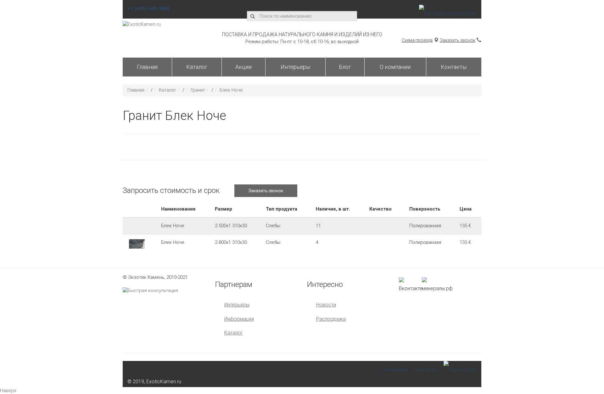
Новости (326, 305)
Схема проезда (417, 40)
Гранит (198, 90)
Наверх (8, 390)
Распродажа (331, 319)
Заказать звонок (457, 40)
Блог (345, 67)
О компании (395, 67)
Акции (243, 67)
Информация (239, 319)
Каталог (196, 67)
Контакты (454, 67)
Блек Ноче (231, 90)
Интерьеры (295, 67)
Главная (147, 67)
